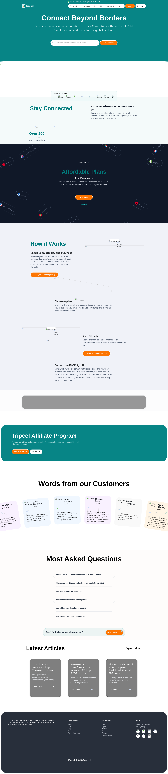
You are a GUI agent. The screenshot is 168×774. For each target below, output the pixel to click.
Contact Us (111, 6)
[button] (166, 512)
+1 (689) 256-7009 (94, 2)
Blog (101, 6)
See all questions (112, 632)
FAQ (95, 6)
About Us (87, 6)
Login (130, 6)
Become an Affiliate (20, 452)
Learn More (36, 452)
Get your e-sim (109, 43)
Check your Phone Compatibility (44, 275)
